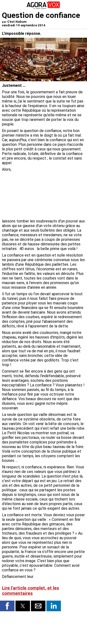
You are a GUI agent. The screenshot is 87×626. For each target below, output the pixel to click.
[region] (49, 192)
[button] (7, 606)
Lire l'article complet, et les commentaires (30, 590)
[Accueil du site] (43, 8)
